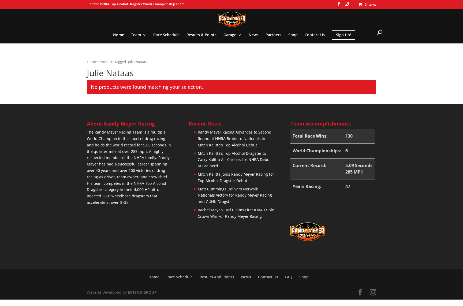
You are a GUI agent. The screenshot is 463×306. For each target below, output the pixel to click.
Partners (273, 35)
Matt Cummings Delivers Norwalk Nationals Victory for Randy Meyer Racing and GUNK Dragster (235, 195)
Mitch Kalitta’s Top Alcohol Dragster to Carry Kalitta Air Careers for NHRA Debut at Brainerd (234, 160)
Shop (293, 35)
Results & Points (201, 35)
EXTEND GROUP (142, 292)
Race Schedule (166, 35)
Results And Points (217, 276)
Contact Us (315, 35)
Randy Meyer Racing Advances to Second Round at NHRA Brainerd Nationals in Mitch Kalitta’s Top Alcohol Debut (234, 139)
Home (118, 35)
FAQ (288, 276)
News (254, 35)
